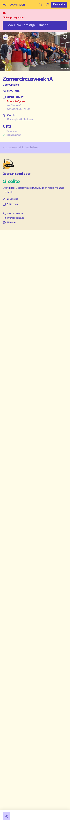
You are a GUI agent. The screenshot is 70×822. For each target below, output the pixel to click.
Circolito (14, 85)
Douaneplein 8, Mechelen (20, 119)
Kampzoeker (59, 4)
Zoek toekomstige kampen (28, 25)
